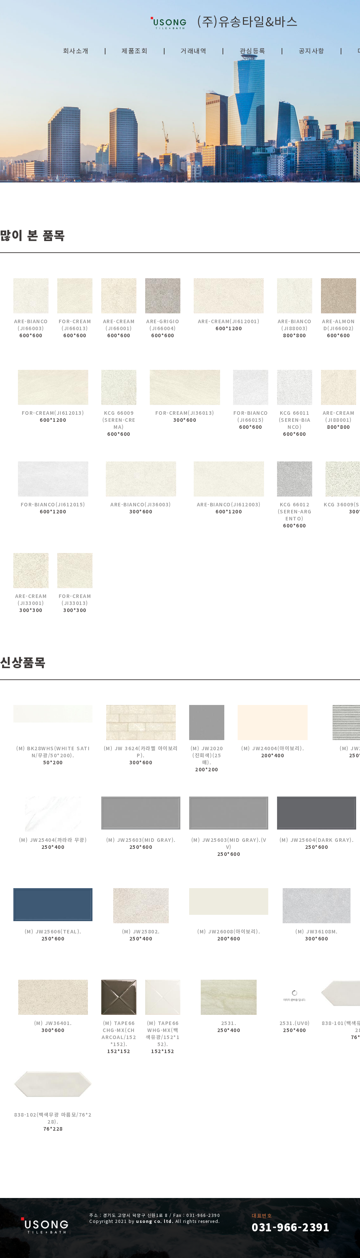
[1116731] (206, 722)
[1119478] (162, 997)
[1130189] (162, 295)
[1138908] (52, 479)
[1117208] (140, 814)
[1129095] (52, 814)
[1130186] (118, 295)
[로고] (45, 1225)
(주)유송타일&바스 (243, 21)
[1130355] (228, 479)
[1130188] (31, 295)
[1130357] (338, 387)
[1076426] (272, 722)
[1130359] (294, 295)
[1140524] (228, 814)
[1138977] (294, 387)
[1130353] (228, 295)
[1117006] (140, 905)
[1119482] (52, 722)
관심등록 (253, 50)
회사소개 (76, 50)
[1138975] (118, 387)
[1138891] (74, 570)
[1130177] (140, 479)
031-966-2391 (291, 1226)
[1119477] (118, 997)
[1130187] (338, 295)
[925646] (228, 997)
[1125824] (316, 905)
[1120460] (294, 997)
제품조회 (135, 50)
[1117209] (316, 814)
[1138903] (250, 387)
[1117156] (52, 905)
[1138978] (294, 479)
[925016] (140, 722)
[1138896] (184, 387)
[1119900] (52, 1088)
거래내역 (194, 50)
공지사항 (312, 50)
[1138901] (74, 295)
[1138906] (52, 387)
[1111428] (52, 997)
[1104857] (228, 905)
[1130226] (31, 570)
